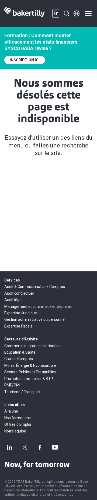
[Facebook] (39, 447)
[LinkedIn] (9, 447)
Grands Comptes (18, 359)
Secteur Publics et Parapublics (30, 372)
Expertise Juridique (20, 313)
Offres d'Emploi (17, 424)
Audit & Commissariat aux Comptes (34, 286)
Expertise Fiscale (18, 326)
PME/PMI (12, 385)
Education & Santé (20, 352)
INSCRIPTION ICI (25, 60)
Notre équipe (15, 431)
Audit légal (13, 300)
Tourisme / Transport (22, 392)
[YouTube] (55, 447)
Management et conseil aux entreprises (38, 306)
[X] (24, 447)
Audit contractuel (19, 293)
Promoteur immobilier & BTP (28, 378)
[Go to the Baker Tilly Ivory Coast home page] (24, 13)
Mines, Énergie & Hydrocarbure (30, 365)
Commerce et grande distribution (32, 346)
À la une (11, 411)
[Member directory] (76, 13)
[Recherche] (66, 13)
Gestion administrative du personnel (34, 319)
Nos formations (17, 418)
